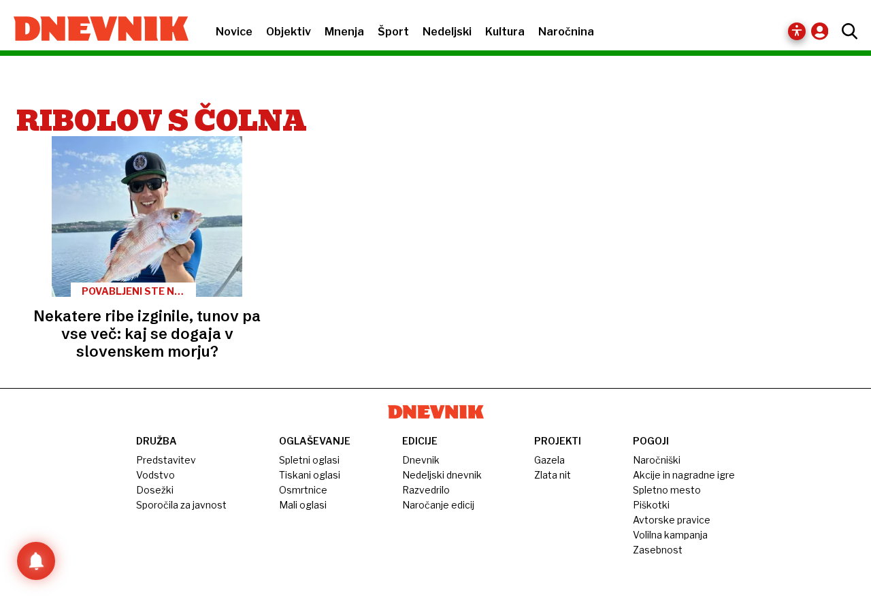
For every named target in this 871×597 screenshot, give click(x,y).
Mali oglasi (303, 505)
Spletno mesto (667, 490)
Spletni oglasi (309, 460)
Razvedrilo (426, 490)
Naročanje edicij (438, 505)
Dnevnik (421, 460)
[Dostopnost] (797, 31)
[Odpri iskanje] (846, 31)
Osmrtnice (303, 490)
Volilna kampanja (670, 534)
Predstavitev (166, 460)
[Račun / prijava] (823, 30)
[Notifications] (36, 561)
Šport (393, 31)
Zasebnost (658, 549)
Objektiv (288, 31)
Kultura (505, 31)
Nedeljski (447, 31)
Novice (234, 31)
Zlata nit (552, 475)
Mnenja (344, 31)
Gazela (549, 460)
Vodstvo (155, 475)
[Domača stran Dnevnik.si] (94, 30)
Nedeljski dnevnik (442, 475)
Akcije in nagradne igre (684, 475)
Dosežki (155, 490)
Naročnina (566, 31)
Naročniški (656, 460)
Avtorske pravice (671, 520)
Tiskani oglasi (309, 475)
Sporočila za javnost (181, 505)
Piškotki (651, 505)
